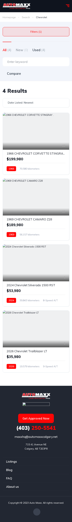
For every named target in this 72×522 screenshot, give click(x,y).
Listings (11, 461)
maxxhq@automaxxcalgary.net (36, 437)
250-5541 (36, 428)
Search (26, 17)
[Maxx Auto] (16, 6)
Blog (9, 470)
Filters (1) (36, 31)
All (7, 50)
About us (12, 486)
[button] (36, 418)
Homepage (9, 17)
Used (39, 50)
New (22, 50)
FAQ (9, 478)
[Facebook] (36, 512)
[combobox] (36, 102)
